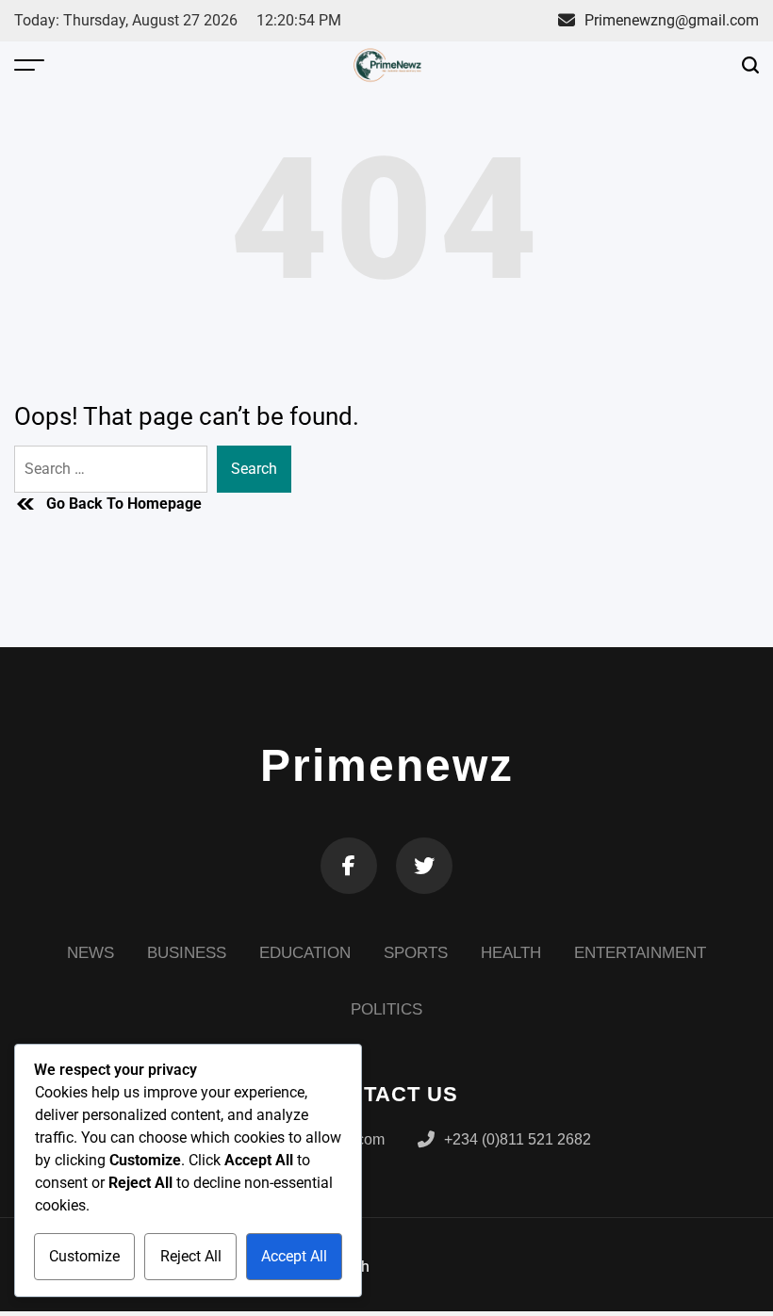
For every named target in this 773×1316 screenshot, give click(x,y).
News (90, 953)
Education (305, 953)
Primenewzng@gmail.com (671, 20)
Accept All (294, 1256)
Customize (84, 1256)
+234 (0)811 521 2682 (517, 1139)
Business (186, 953)
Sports (416, 953)
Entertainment (640, 953)
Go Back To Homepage (124, 503)
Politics (386, 1009)
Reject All (191, 1256)
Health (511, 953)
